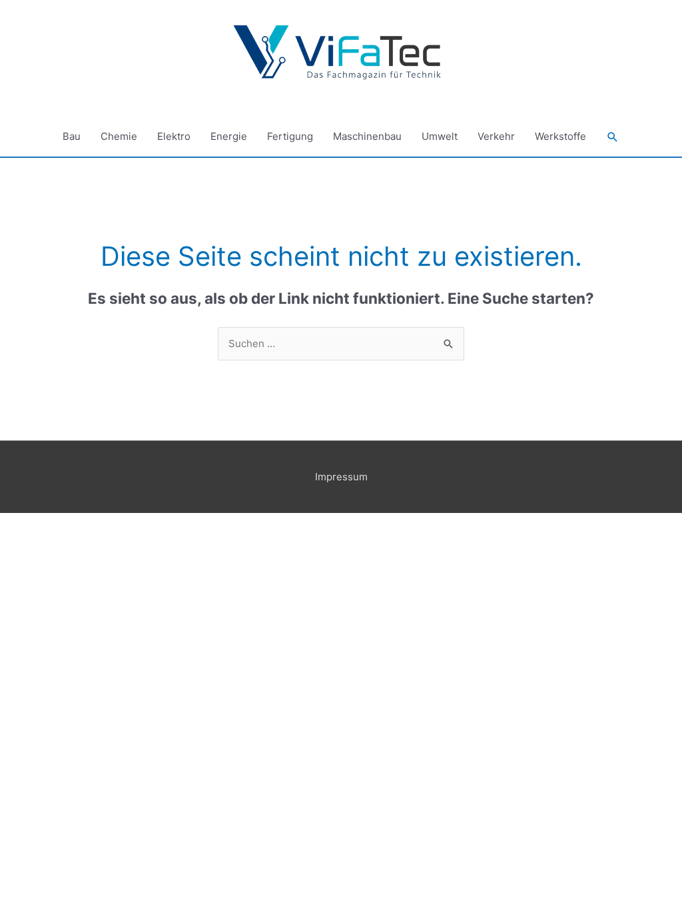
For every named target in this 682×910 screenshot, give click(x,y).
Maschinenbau (367, 136)
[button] (612, 137)
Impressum (341, 476)
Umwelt (440, 136)
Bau (72, 136)
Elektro (173, 136)
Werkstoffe (560, 136)
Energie (228, 136)
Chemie (119, 136)
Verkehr (496, 136)
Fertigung (290, 136)
